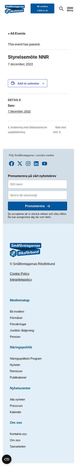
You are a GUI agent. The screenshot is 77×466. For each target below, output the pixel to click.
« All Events (16, 33)
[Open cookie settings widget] (6, 459)
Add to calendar (28, 83)
